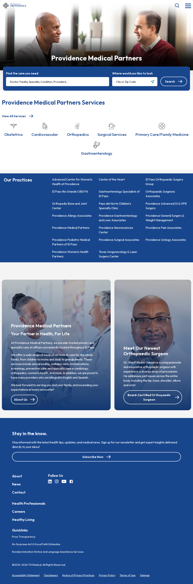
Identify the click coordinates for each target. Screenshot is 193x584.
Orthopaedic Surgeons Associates (160, 194)
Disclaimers (51, 575)
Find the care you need (22, 73)
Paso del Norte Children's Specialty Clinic (115, 206)
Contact (18, 492)
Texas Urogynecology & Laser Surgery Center (118, 254)
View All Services (14, 116)
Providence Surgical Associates (119, 240)
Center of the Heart (112, 179)
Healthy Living (23, 519)
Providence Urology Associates (166, 240)
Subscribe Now (92, 457)
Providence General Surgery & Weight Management (165, 218)
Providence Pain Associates (164, 228)
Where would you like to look (132, 73)
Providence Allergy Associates (72, 215)
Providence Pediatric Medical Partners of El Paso (71, 242)
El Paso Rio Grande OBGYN (70, 191)
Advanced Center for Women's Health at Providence (72, 182)
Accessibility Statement (26, 575)
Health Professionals (28, 503)
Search (170, 81)
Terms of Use (128, 575)
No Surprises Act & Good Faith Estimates (36, 544)
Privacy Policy (107, 575)
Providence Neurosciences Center (116, 230)
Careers (18, 511)
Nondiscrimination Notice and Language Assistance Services (48, 551)
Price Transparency (23, 536)
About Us (20, 399)
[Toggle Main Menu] (188, 6)
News (16, 484)
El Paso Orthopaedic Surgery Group (164, 182)
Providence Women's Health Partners (70, 254)
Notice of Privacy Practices (78, 575)
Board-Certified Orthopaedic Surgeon (149, 397)
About (17, 476)
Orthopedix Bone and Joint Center (69, 206)
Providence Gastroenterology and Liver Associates (118, 218)
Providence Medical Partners (71, 228)
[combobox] (57, 81)
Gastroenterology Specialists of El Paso (119, 194)
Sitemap (145, 575)
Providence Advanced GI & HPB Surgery (166, 206)
